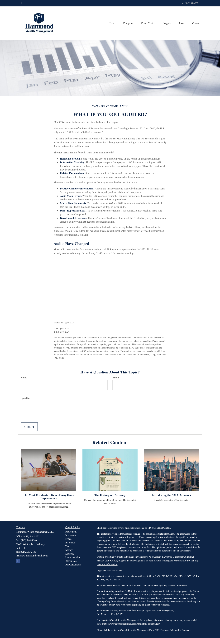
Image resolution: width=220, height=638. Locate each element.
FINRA (113, 614)
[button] (128, 23)
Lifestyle (69, 553)
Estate (68, 538)
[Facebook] (21, 3)
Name (24, 377)
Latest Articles (72, 557)
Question (25, 398)
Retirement (71, 531)
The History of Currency (110, 495)
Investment (70, 535)
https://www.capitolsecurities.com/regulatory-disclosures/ (131, 623)
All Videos (71, 561)
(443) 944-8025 (192, 3)
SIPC (121, 614)
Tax (67, 546)
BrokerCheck (163, 527)
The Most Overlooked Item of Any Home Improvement (49, 496)
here (110, 630)
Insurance (70, 542)
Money (69, 549)
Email (115, 377)
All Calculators (73, 564)
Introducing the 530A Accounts (171, 495)
